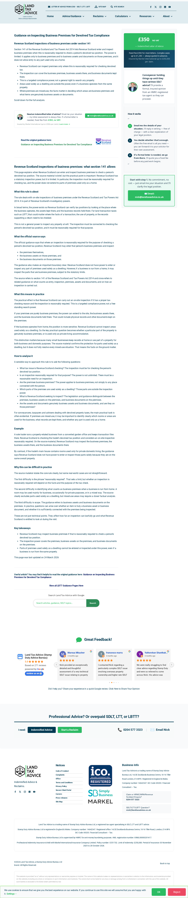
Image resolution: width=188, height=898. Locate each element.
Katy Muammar (75, 652)
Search (93, 603)
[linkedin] (165, 7)
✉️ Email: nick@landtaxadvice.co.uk (149, 195)
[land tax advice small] (26, 5)
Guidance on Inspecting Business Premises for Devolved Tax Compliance (56, 144)
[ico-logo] (100, 764)
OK (158, 892)
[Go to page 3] (116, 682)
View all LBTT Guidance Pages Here (66, 585)
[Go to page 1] (111, 682)
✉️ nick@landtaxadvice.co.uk (100, 116)
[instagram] (160, 7)
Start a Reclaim (69, 730)
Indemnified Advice (41, 730)
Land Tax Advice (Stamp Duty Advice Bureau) (38, 656)
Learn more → (64, 124)
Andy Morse (151, 652)
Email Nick (160, 730)
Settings (11, 893)
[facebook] (151, 7)
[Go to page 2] (114, 682)
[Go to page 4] (118, 682)
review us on (33, 673)
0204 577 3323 (130, 730)
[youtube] (170, 7)
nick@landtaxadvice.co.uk (138, 810)
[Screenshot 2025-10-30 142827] (100, 798)
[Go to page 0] (109, 682)
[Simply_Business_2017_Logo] (100, 789)
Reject (176, 892)
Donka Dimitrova (114, 652)
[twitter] (156, 7)
